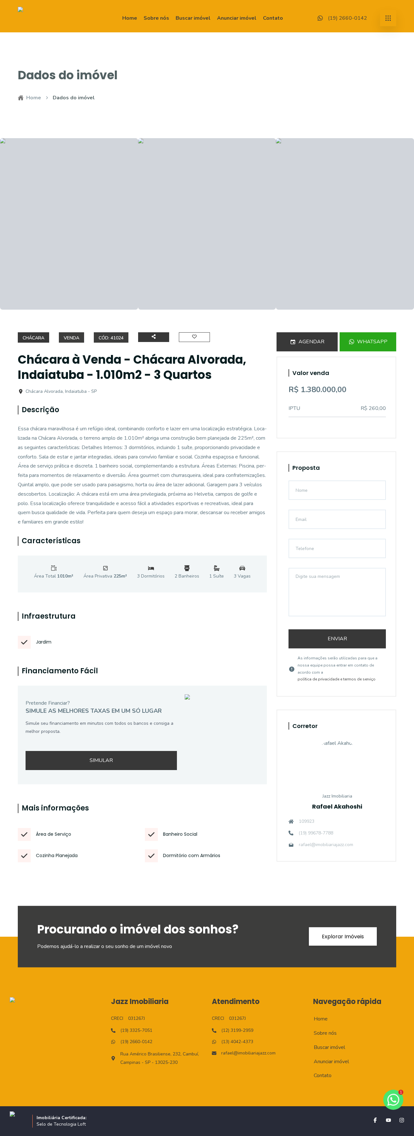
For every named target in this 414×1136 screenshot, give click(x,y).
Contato (273, 18)
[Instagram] (401, 1120)
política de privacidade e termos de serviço (337, 679)
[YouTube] (388, 1120)
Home (129, 18)
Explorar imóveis (343, 936)
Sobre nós (156, 18)
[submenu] (388, 18)
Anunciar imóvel (236, 18)
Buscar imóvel (193, 18)
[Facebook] (375, 1120)
